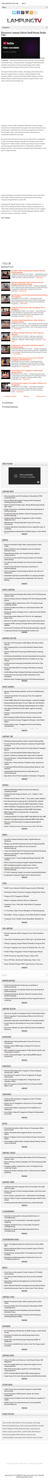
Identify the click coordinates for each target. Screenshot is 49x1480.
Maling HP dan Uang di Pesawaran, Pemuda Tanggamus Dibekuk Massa (27, 359)
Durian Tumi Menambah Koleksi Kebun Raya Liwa (22, 752)
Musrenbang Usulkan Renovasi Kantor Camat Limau (23, 717)
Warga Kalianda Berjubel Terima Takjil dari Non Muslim (24, 703)
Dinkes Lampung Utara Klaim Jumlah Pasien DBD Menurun (21, 1431)
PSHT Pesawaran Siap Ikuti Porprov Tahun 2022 (21, 956)
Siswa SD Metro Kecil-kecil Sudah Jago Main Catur (22, 960)
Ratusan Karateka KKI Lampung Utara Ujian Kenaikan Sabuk (24, 934)
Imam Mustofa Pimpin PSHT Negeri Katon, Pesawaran (23, 964)
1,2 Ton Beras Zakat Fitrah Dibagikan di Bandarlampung (24, 910)
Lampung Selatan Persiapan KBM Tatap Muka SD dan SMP (25, 816)
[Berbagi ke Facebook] (10, 263)
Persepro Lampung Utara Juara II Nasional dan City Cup (24, 947)
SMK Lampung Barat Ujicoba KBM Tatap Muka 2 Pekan (23, 804)
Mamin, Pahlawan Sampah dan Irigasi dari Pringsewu (23, 755)
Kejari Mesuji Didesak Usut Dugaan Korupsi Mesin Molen (24, 1285)
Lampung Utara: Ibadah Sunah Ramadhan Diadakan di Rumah (23, 920)
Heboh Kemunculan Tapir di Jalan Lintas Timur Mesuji (23, 1288)
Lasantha (40, 1466)
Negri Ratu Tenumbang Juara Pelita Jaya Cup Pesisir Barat (25, 939)
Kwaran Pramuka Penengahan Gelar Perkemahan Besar (24, 621)
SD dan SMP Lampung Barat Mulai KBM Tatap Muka (22, 809)
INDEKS (24, 534)
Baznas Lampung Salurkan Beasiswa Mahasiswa (21, 900)
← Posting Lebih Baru (9, 396)
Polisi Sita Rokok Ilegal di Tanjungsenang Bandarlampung (25, 851)
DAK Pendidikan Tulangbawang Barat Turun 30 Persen (23, 806)
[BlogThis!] (5, 263)
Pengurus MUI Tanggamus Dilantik (16, 896)
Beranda (26, 396)
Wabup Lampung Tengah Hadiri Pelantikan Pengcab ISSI (24, 943)
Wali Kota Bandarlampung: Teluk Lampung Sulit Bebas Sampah (23, 1426)
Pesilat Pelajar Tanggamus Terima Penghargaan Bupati (23, 951)
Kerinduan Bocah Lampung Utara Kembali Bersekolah (23, 801)
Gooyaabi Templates (35, 1468)
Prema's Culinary (12, 1468)
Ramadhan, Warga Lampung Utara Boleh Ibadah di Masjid (25, 914)
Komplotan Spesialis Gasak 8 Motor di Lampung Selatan (24, 575)
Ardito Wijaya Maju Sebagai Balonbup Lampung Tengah (24, 672)
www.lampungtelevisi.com (10, 3)
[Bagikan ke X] (7, 263)
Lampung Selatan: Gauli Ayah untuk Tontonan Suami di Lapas (22, 1437)
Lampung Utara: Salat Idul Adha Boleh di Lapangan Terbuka (22, 905)
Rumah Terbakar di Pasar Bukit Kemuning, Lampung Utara (21, 1429)
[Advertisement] (24, 104)
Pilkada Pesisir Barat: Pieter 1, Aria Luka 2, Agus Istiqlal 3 (25, 798)
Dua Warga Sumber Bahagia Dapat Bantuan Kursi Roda (24, 706)
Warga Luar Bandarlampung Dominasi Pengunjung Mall (24, 844)
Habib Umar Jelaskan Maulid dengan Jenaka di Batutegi (24, 888)
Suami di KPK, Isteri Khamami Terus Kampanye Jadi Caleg (21, 1423)
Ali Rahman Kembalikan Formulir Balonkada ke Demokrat (25, 656)
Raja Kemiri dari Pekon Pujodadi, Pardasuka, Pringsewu (24, 776)
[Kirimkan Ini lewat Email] (3, 263)
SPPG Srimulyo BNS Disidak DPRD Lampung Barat (22, 1373)
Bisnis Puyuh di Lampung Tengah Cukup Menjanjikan (23, 862)
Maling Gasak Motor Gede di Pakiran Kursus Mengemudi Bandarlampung (27, 283)
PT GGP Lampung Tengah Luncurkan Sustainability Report (25, 872)
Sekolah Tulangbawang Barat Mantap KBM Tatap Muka (24, 819)
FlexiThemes (17, 1466)
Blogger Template (28, 1466)
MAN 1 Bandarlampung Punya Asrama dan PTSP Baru (23, 826)
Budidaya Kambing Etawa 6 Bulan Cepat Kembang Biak (23, 741)
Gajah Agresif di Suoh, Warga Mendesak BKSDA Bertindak (25, 1376)
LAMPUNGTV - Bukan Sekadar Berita (30, 1463)
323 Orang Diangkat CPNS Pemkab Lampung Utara (19, 1434)
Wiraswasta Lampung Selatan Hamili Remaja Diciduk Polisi (23, 33)
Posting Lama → (41, 396)
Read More (39, 277)
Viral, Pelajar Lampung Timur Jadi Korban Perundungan (24, 1195)
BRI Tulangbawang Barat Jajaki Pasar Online (20, 865)
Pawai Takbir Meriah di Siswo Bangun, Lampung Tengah (24, 700)
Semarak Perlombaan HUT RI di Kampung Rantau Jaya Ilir (25, 628)
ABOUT (24, 3)
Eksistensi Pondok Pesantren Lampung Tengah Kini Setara (24, 892)
